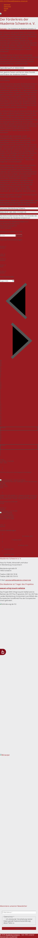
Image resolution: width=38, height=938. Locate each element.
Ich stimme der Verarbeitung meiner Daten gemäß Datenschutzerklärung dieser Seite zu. (18, 921)
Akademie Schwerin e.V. (7, 464)
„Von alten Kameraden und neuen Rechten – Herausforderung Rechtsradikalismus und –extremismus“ (17, 268)
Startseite (3, 29)
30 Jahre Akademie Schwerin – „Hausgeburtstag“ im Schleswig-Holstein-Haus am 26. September (20, 552)
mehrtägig (7, 467)
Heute (1, 321)
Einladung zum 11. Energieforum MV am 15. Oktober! (20, 547)
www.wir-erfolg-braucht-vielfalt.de (12, 588)
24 (0, 426)
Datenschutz (7, 6)
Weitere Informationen (6, 474)
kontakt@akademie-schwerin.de (18, 1)
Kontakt (6, 8)
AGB (5, 10)
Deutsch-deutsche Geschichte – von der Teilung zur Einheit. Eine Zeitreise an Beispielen (17, 428)
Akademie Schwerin (13, 935)
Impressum (7, 4)
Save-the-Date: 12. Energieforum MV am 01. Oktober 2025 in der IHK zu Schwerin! (20, 535)
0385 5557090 (4, 1)
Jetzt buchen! (16, 500)
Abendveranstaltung (10, 492)
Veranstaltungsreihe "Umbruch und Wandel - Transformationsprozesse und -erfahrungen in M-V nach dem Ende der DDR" (18, 251)
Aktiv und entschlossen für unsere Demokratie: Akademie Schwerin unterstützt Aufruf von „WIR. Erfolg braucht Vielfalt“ (19, 543)
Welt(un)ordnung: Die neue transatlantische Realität (14, 257)
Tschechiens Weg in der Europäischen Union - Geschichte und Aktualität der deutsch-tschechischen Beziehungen (17, 262)
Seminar (6, 469)
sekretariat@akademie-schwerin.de (18, 580)
